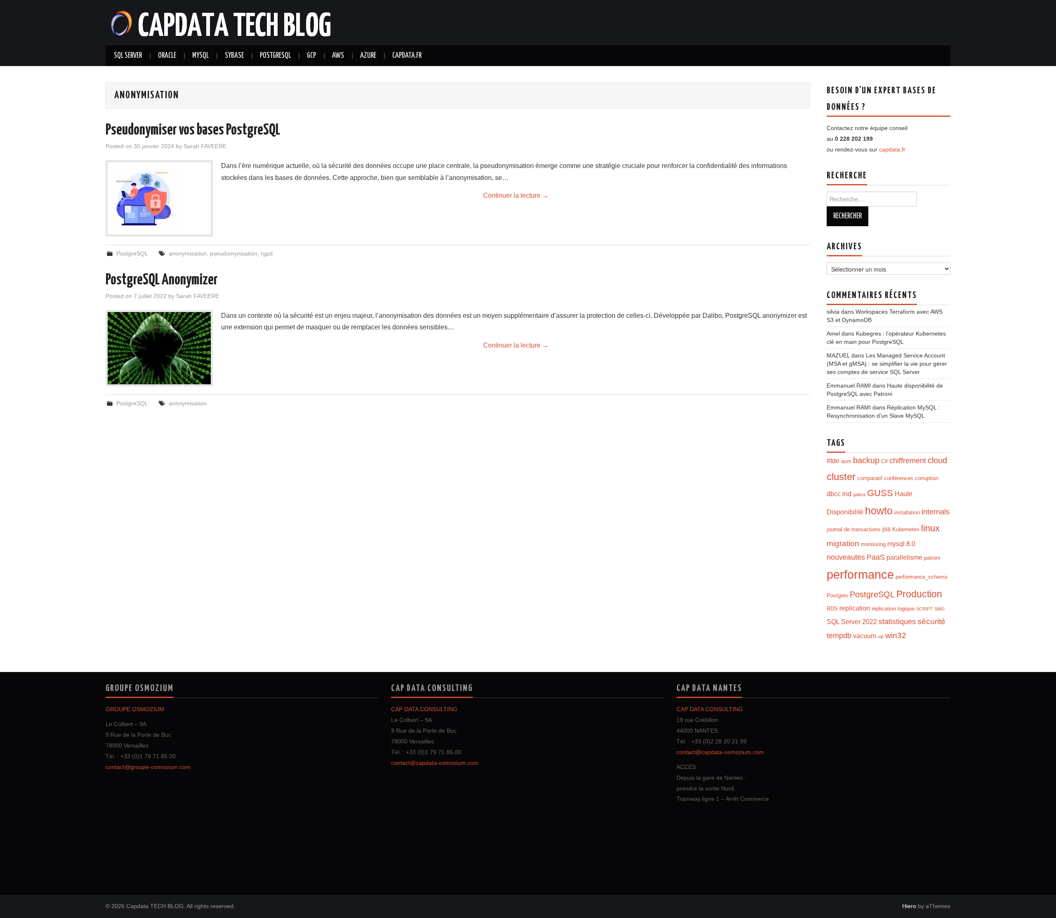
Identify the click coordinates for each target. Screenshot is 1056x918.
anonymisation (188, 253)
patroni (932, 558)
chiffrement (907, 461)
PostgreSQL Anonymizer (162, 280)
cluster (841, 476)
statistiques (897, 622)
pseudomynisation (233, 253)
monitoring (873, 544)
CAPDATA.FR (407, 55)
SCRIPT (924, 608)
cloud (937, 460)
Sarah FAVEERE (205, 146)
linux (930, 528)
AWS (338, 55)
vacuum (864, 635)
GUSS (880, 493)
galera (859, 494)
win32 (895, 635)
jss (886, 528)
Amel (833, 333)
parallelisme (904, 557)
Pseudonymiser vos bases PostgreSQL (193, 130)
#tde (833, 460)
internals (936, 512)
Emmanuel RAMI (849, 385)
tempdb (839, 636)
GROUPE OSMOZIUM (135, 709)
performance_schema (921, 577)
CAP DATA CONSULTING (424, 709)
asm (846, 461)
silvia (833, 311)
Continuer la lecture (516, 195)
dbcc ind (839, 493)
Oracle (167, 55)
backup (866, 460)
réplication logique (893, 609)
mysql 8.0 (901, 543)
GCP (311, 55)
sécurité (931, 621)
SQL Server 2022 (852, 621)
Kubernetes (905, 529)
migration (843, 543)
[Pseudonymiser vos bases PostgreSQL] (159, 198)
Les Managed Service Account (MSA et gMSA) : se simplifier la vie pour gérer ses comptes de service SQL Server (887, 363)
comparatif (869, 478)
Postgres (837, 595)
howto (879, 510)
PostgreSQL (275, 55)
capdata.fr (892, 149)
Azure (368, 55)
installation (907, 512)
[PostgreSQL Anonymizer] (159, 348)
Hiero (909, 906)
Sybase (234, 55)
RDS (832, 609)
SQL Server (128, 55)
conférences (898, 478)
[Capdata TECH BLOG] (221, 22)
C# (884, 461)
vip (881, 636)
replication (854, 608)
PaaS (876, 557)
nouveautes (846, 557)
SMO (939, 608)
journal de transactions (854, 529)
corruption (926, 478)
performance (860, 574)
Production (919, 594)
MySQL (200, 55)
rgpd (267, 253)
